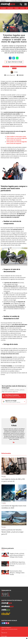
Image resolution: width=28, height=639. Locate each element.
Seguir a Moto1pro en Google (15, 62)
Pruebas (17, 8)
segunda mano (6, 66)
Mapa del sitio (4, 632)
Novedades (10, 8)
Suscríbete (3, 8)
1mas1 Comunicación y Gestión (11, 629)
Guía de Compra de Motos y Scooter (18, 66)
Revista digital (4, 636)
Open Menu (25, 4)
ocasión (14, 68)
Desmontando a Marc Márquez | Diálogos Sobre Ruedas (17, 572)
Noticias (22, 8)
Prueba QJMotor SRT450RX (17, 1)
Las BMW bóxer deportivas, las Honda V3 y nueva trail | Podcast (18, 563)
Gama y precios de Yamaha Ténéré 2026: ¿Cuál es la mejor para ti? (12, 532)
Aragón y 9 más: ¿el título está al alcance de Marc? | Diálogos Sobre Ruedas (17, 555)
